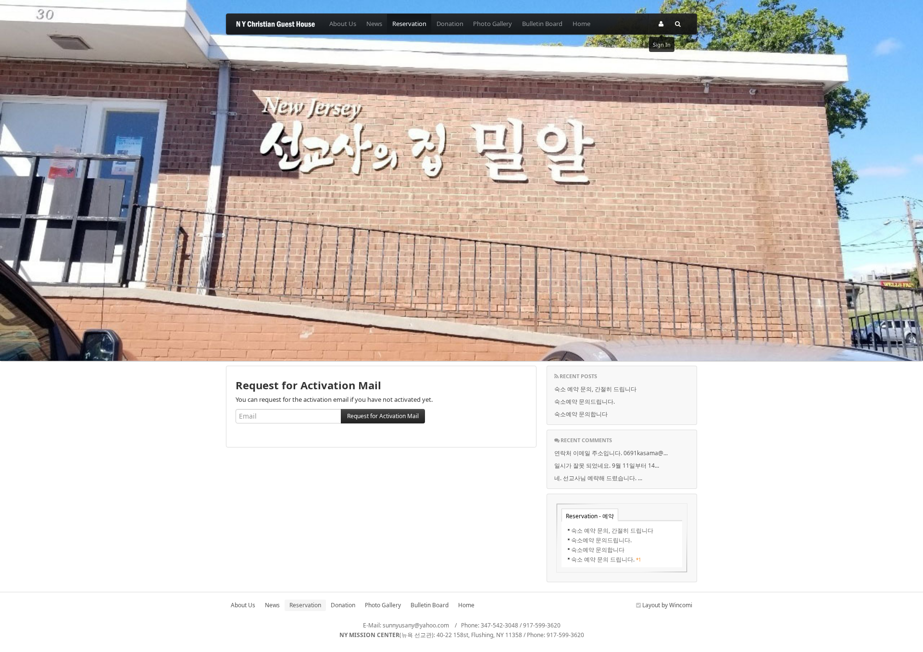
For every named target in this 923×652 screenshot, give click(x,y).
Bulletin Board (542, 23)
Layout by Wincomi (666, 605)
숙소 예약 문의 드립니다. (603, 559)
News (374, 23)
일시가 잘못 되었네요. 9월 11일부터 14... (606, 465)
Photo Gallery (492, 23)
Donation (450, 23)
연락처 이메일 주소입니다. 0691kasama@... (611, 453)
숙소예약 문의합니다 (581, 414)
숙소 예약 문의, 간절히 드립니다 (595, 389)
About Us (342, 23)
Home (581, 23)
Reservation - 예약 (590, 516)
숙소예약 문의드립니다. (584, 401)
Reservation (409, 23)
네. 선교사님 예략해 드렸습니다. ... (598, 478)
